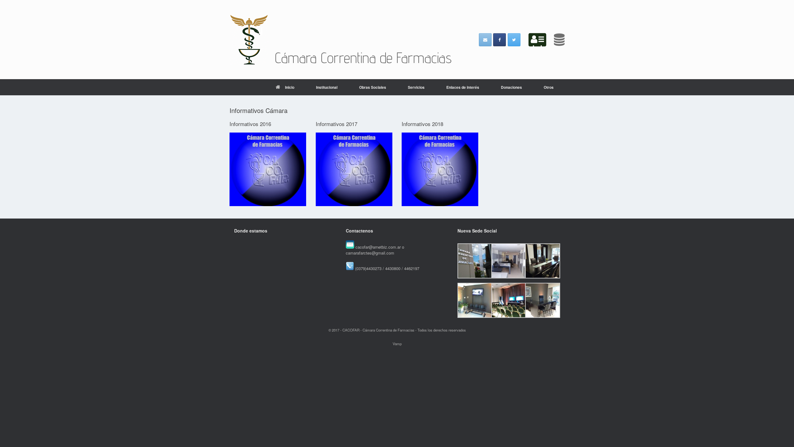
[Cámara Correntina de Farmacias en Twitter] (514, 39)
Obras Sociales (372, 87)
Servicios (416, 87)
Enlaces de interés (462, 87)
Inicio (289, 87)
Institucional (326, 87)
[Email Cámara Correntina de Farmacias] (485, 39)
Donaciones (511, 87)
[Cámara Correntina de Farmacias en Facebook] (499, 39)
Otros (549, 87)
